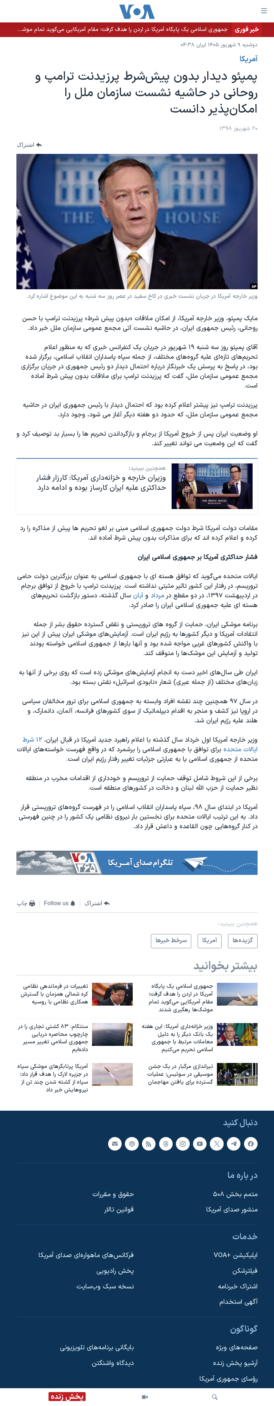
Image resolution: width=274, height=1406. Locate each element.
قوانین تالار (119, 1210)
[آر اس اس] (149, 1143)
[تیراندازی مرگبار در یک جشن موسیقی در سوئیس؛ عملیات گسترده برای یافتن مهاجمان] (237, 1074)
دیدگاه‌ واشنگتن (113, 1363)
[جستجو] (214, 1397)
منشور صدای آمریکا (232, 1210)
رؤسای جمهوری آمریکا (228, 1379)
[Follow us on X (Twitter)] (216, 1143)
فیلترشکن (245, 1271)
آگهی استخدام (238, 1302)
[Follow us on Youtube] (200, 1143)
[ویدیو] (145, 1397)
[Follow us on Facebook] (251, 1143)
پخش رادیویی (115, 1271)
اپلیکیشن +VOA (236, 1255)
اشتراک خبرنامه (238, 1286)
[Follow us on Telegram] (233, 1143)
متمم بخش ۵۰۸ (235, 1194)
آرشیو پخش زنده (235, 1363)
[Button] (29, 145)
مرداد (156, 596)
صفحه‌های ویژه (237, 1348)
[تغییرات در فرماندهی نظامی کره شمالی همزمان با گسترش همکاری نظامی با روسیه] (112, 994)
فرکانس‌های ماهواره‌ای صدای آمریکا (86, 1255)
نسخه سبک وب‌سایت (105, 1286)
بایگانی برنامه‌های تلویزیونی (97, 1348)
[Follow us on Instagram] (182, 1143)
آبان (137, 596)
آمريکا (249, 59)
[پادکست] (131, 1143)
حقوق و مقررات (113, 1194)
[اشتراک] (115, 1143)
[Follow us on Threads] (166, 1143)
